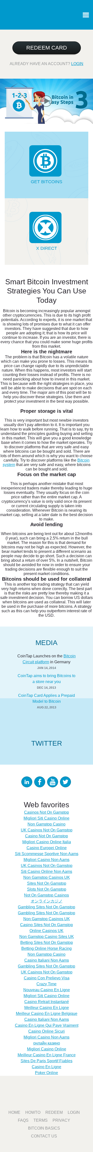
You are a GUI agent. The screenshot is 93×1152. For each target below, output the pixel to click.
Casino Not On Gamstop (46, 836)
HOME (14, 1112)
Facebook (39, 781)
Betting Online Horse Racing (46, 948)
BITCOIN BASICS (44, 1128)
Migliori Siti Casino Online (46, 818)
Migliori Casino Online (46, 1049)
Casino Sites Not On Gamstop (46, 925)
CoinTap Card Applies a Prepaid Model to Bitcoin (46, 698)
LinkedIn (26, 781)
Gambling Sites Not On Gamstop (46, 907)
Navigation (86, 15)
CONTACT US (44, 1136)
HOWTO (32, 1112)
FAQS (23, 1120)
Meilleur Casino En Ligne (46, 1008)
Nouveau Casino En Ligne (46, 990)
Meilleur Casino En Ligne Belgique (46, 1013)
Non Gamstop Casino (46, 824)
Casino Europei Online (47, 848)
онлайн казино (46, 1043)
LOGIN (77, 64)
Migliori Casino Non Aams (46, 860)
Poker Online (46, 1073)
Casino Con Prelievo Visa (46, 978)
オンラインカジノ (46, 901)
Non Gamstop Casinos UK (46, 877)
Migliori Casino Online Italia (46, 842)
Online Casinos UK (46, 931)
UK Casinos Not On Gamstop (46, 830)
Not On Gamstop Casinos (46, 895)
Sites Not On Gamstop (46, 883)
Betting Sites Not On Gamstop (46, 942)
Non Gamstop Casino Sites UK (46, 937)
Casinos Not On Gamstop (46, 812)
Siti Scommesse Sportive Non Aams (46, 854)
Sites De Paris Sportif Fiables (46, 1061)
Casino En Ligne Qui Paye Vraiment (46, 1025)
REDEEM (54, 1112)
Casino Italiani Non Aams (46, 960)
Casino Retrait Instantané (46, 1002)
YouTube (52, 781)
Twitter (65, 781)
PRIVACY (61, 1120)
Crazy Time (46, 984)
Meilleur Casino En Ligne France (47, 1055)
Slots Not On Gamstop (46, 889)
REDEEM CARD (46, 48)
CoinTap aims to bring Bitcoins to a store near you (46, 679)
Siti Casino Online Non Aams (46, 871)
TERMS (40, 1120)
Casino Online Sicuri (46, 1031)
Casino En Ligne (46, 1067)
